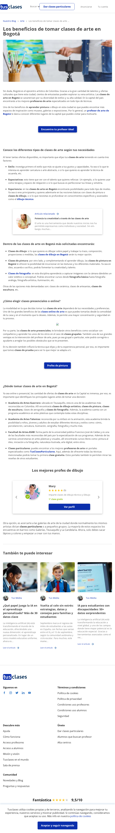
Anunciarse (86, 6)
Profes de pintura (57, 365)
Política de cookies (68, 693)
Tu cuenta (103, 6)
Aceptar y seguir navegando (57, 825)
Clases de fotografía (19, 273)
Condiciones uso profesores (73, 704)
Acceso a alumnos (13, 748)
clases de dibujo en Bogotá (53, 254)
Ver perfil (69, 507)
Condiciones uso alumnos (72, 710)
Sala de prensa (11, 765)
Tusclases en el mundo (16, 759)
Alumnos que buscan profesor (75, 736)
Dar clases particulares (57, 6)
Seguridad (63, 716)
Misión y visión (11, 754)
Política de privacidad (70, 699)
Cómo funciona (11, 736)
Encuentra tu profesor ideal (57, 129)
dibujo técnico (25, 199)
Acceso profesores (13, 742)
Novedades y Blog (13, 780)
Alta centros (64, 742)
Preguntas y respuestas (16, 786)
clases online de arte (53, 311)
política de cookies (80, 816)
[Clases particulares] (11, 10)
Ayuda (6, 731)
